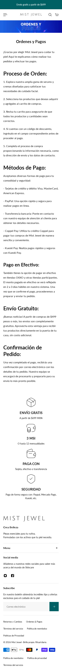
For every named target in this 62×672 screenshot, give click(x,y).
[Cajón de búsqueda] (50, 14)
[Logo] (31, 14)
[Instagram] (5, 575)
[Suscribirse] (54, 606)
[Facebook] (12, 575)
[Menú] (5, 14)
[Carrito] (56, 14)
